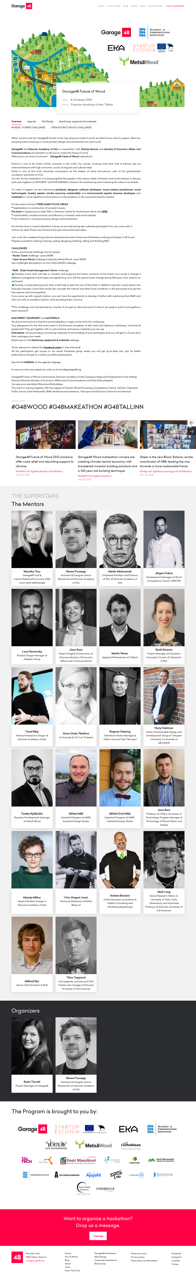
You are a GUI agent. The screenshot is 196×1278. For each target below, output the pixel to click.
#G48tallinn (56, 471)
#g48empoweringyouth (166, 471)
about (134, 5)
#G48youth (146, 471)
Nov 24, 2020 (147, 474)
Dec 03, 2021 (85, 479)
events (101, 5)
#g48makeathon (40, 471)
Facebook (176, 1253)
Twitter (175, 1264)
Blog (125, 5)
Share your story (139, 1253)
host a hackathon (175, 5)
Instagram (177, 1257)
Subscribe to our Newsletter (144, 1260)
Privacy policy (138, 1257)
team (142, 5)
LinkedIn (176, 1260)
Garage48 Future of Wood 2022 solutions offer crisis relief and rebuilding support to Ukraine (45, 461)
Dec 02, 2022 (23, 474)
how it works (113, 5)
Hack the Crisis (155, 5)
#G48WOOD (23, 471)
